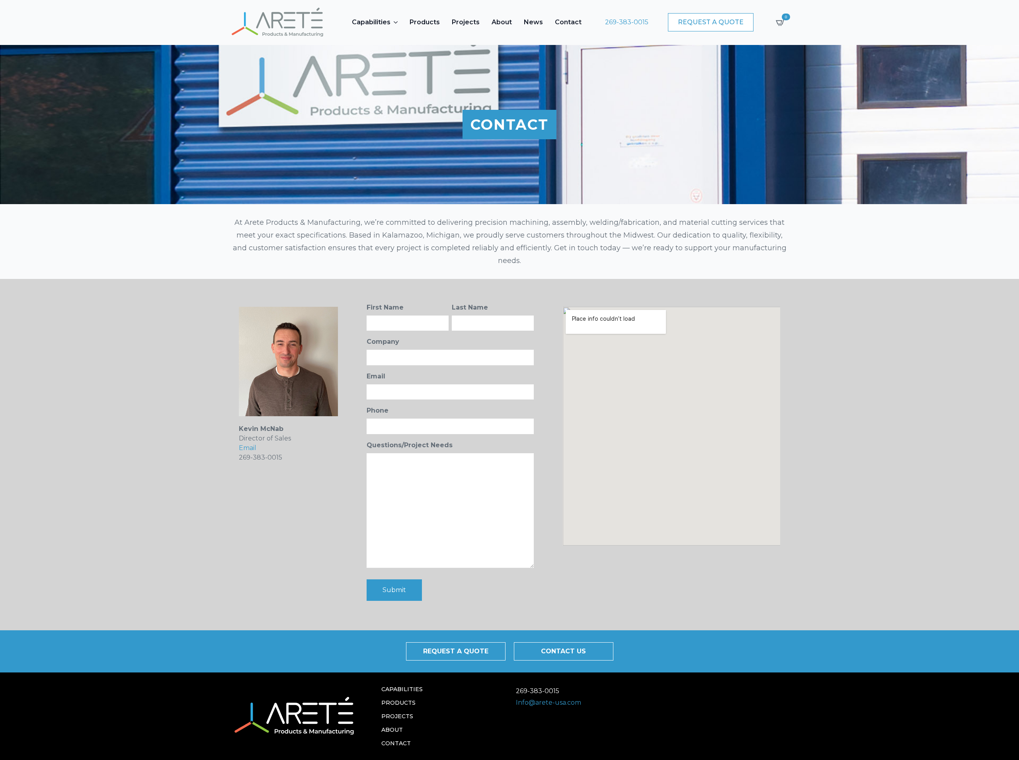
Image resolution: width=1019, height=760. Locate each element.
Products (425, 22)
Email (247, 448)
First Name (385, 307)
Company (383, 341)
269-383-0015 (626, 22)
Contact (568, 22)
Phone (377, 410)
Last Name (470, 307)
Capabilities (371, 22)
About (502, 22)
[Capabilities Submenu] (396, 22)
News (533, 22)
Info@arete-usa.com (548, 702)
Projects (466, 22)
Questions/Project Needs (410, 445)
